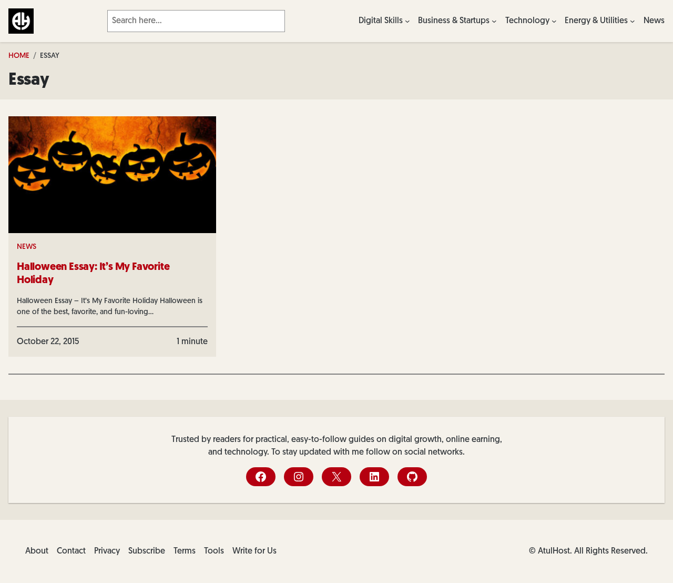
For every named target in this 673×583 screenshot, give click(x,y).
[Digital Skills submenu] (407, 21)
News (26, 247)
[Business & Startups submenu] (494, 21)
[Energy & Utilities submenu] (632, 21)
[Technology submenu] (554, 21)
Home (18, 56)
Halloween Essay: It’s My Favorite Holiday (93, 274)
